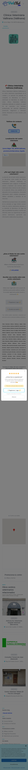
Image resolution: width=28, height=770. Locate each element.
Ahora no (14, 396)
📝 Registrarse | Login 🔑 (14, 390)
